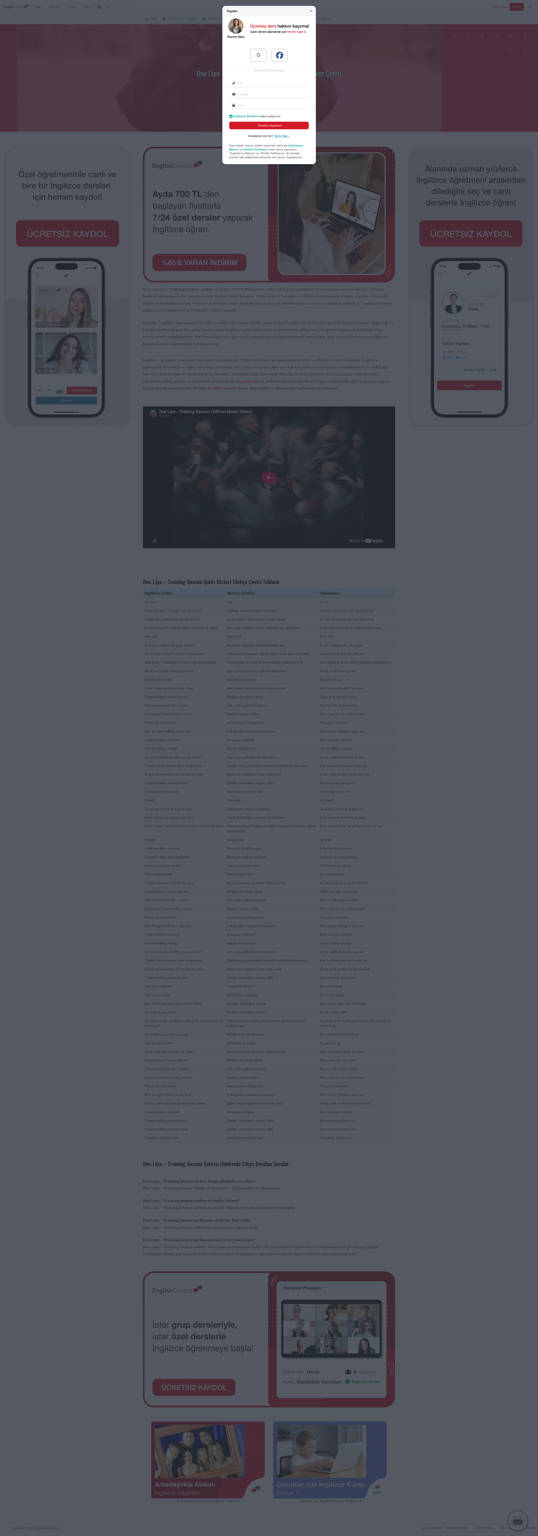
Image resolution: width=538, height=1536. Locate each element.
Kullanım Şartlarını (246, 116)
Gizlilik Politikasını (255, 149)
